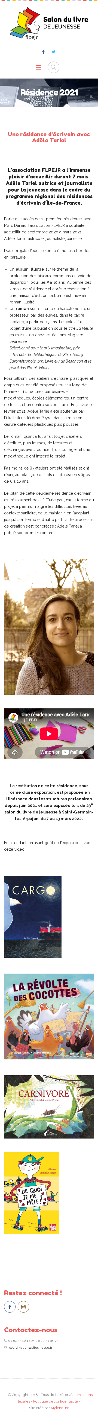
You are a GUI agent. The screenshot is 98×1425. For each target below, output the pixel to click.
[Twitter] (53, 52)
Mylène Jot (60, 1408)
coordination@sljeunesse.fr (31, 1347)
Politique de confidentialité (55, 1401)
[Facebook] (43, 52)
